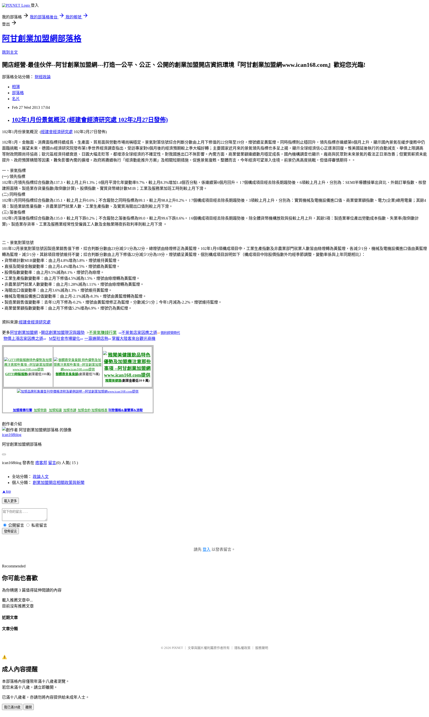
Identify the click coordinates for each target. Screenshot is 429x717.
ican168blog (11, 435)
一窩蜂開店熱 (96, 338)
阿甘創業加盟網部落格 (41, 38)
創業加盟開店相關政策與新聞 (58, 482)
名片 (16, 99)
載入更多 (10, 501)
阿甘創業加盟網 (24, 332)
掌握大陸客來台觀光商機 (133, 338)
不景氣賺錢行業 (103, 332)
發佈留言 (10, 531)
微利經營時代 (170, 333)
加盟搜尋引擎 (22, 410)
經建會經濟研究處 (57, 132)
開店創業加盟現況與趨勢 (63, 332)
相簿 (16, 87)
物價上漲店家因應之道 (23, 338)
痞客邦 (41, 463)
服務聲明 (261, 648)
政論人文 (41, 477)
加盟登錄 (40, 410)
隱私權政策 (242, 648)
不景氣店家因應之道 (139, 332)
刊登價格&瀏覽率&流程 (125, 410)
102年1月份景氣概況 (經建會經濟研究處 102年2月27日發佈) (90, 120)
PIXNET (177, 648)
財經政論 (43, 77)
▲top (6, 491)
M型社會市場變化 (64, 338)
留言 (52, 463)
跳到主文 (10, 52)
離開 (28, 707)
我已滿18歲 (12, 707)
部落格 (18, 93)
